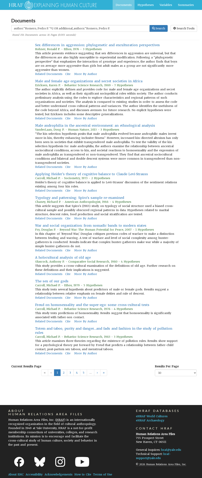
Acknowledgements (58, 474)
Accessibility (34, 474)
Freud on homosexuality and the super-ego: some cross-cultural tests (92, 305)
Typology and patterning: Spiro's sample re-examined (79, 198)
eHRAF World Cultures (151, 416)
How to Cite (82, 474)
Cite (67, 74)
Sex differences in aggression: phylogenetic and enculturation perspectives (97, 45)
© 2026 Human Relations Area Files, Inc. (161, 464)
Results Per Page (167, 366)
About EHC (16, 474)
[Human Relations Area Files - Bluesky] (39, 462)
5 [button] (83, 372)
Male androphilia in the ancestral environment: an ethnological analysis (95, 125)
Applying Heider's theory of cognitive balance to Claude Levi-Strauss (91, 174)
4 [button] (77, 372)
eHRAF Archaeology (150, 420)
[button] (97, 372)
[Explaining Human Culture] (51, 5)
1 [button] (57, 372)
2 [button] (64, 372)
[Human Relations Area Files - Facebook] (19, 462)
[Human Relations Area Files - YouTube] (82, 462)
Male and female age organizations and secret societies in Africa (88, 81)
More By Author (85, 74)
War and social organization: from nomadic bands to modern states (90, 225)
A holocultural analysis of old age (63, 257)
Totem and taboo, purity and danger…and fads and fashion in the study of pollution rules (103, 330)
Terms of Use (102, 474)
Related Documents (48, 74)
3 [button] (70, 372)
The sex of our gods (51, 281)
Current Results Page (26, 366)
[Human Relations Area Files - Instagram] (60, 462)
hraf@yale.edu (171, 450)
